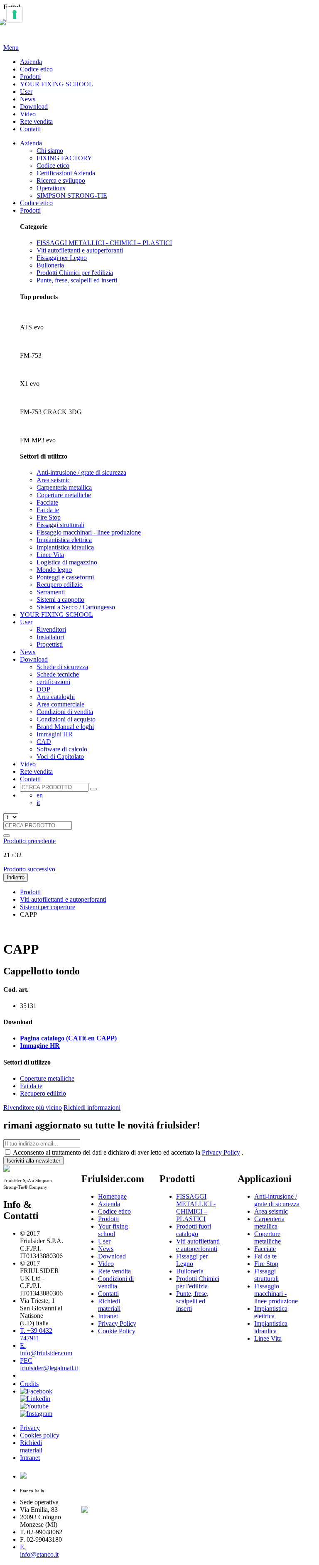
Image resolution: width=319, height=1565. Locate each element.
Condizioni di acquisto (66, 719)
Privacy (30, 1427)
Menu (11, 47)
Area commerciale (60, 704)
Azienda (31, 61)
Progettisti (50, 644)
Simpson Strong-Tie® (108, 1368)
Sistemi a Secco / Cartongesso (76, 607)
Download (34, 106)
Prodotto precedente (29, 840)
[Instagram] (36, 1413)
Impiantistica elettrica (64, 539)
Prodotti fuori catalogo (193, 1230)
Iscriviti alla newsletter (33, 1161)
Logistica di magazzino (67, 562)
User (26, 91)
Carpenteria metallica (64, 487)
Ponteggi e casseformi (65, 577)
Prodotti (30, 76)
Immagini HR (55, 734)
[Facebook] (36, 1391)
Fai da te (48, 509)
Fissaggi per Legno (62, 257)
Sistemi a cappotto (60, 599)
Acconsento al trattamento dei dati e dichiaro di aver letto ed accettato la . (128, 1152)
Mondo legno (54, 569)
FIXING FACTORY (64, 158)
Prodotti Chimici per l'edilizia (75, 272)
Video (28, 114)
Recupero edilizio (60, 584)
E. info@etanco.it (39, 1550)
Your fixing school (113, 1230)
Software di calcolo (62, 749)
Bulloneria (50, 265)
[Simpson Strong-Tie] (112, 1507)
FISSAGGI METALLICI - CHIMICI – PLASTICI (104, 242)
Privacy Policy (221, 1152)
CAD (44, 741)
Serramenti (51, 592)
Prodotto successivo (29, 869)
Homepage (112, 1196)
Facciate (47, 502)
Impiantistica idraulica (65, 547)
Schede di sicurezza (62, 666)
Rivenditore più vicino (32, 1107)
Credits (29, 1383)
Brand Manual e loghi (65, 726)
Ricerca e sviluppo (61, 180)
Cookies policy (39, 1435)
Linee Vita (50, 554)
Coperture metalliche (64, 494)
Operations (51, 187)
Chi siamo (50, 150)
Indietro (16, 877)
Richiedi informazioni (92, 1107)
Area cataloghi (56, 696)
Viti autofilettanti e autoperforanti (80, 250)
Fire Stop (49, 517)
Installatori (50, 636)
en (40, 795)
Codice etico (36, 69)
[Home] (6, 27)
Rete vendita (36, 121)
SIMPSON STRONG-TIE (72, 195)
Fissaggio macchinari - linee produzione (89, 532)
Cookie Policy (116, 1330)
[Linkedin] (35, 1398)
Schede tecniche (58, 674)
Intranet (30, 1457)
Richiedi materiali (31, 1446)
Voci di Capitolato (60, 756)
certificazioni (53, 681)
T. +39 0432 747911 (36, 1334)
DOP (43, 689)
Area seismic (53, 479)
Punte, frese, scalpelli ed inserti (77, 280)
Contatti (30, 128)
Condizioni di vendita (65, 711)
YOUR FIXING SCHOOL (56, 84)
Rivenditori (51, 629)
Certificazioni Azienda (66, 173)
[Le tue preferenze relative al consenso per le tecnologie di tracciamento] (14, 14)
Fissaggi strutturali (60, 524)
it (38, 802)
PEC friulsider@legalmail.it (49, 1364)
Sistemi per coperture (47, 906)
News (27, 99)
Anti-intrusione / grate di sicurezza (81, 472)
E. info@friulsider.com (46, 1349)
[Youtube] (34, 1406)
